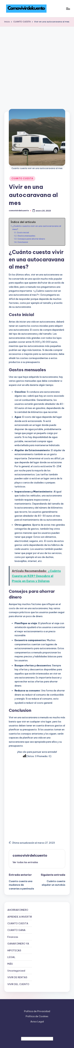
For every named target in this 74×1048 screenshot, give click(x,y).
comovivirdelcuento (30, 855)
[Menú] (68, 9)
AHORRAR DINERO (17, 909)
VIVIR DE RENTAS (17, 977)
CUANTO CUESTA (22, 178)
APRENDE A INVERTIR (19, 916)
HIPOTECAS (14, 950)
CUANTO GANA (16, 930)
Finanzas (12, 937)
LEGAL (11, 957)
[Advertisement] (37, 65)
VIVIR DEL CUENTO (18, 984)
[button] (25, 862)
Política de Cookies (37, 1016)
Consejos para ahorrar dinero (31, 239)
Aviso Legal (37, 1021)
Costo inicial (23, 232)
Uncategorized (16, 970)
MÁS (10, 963)
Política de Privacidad (37, 1011)
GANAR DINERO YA (18, 943)
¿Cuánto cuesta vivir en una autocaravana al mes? (36, 228)
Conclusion (22, 242)
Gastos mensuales (26, 236)
